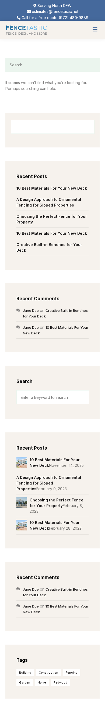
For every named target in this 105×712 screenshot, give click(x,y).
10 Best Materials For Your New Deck (51, 188)
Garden (24, 682)
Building (25, 672)
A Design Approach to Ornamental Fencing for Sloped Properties (48, 483)
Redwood (60, 682)
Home (42, 682)
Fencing (72, 672)
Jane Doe (31, 310)
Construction (48, 672)
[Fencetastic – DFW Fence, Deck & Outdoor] (26, 29)
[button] (95, 29)
